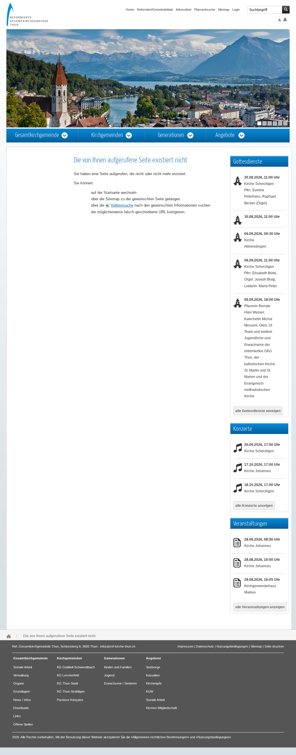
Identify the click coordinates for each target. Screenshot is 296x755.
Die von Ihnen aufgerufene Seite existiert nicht (59, 636)
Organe (18, 683)
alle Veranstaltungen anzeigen (259, 607)
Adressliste (183, 9)
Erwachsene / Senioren (120, 683)
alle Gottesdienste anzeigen (258, 411)
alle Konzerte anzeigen (254, 505)
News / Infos (22, 700)
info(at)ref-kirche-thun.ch (117, 646)
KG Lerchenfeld (68, 675)
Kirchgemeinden (107, 135)
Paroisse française (70, 700)
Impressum (185, 646)
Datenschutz (205, 646)
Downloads (21, 708)
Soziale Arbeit (22, 667)
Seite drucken (274, 646)
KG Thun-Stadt (67, 683)
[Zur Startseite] (32, 24)
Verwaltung (21, 675)
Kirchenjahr (154, 683)
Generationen (171, 135)
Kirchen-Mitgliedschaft (161, 708)
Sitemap (223, 9)
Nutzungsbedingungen (232, 646)
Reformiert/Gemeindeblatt (155, 9)
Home (130, 9)
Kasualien (153, 675)
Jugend (109, 675)
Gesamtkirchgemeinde (37, 135)
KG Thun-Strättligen (71, 691)
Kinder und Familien (118, 667)
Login (236, 9)
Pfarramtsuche (204, 9)
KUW (149, 691)
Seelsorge (153, 667)
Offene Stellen (23, 724)
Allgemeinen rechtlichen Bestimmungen (160, 737)
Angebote (224, 135)
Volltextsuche (122, 205)
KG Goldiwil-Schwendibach (76, 667)
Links (17, 716)
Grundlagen (21, 691)
